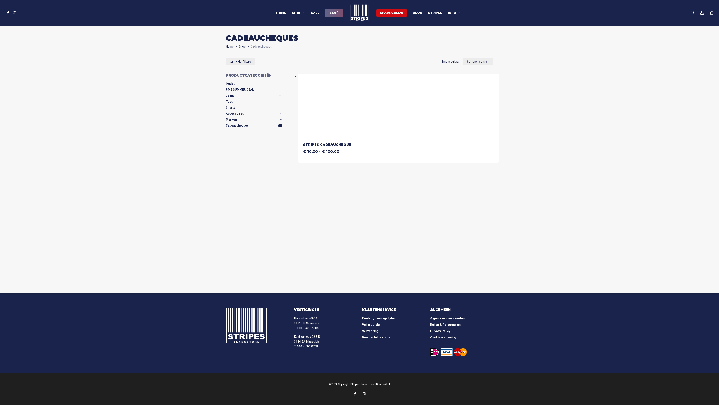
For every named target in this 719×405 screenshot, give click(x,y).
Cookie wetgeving (443, 337)
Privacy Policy (440, 331)
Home (230, 46)
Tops (229, 101)
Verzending (370, 331)
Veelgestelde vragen (377, 337)
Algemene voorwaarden (447, 318)
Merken (231, 119)
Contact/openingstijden (378, 318)
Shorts (230, 107)
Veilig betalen (371, 324)
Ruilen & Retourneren (445, 324)
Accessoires (235, 113)
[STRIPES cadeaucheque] (330, 106)
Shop (242, 46)
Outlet (230, 83)
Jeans (230, 95)
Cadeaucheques (237, 125)
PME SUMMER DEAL (240, 89)
